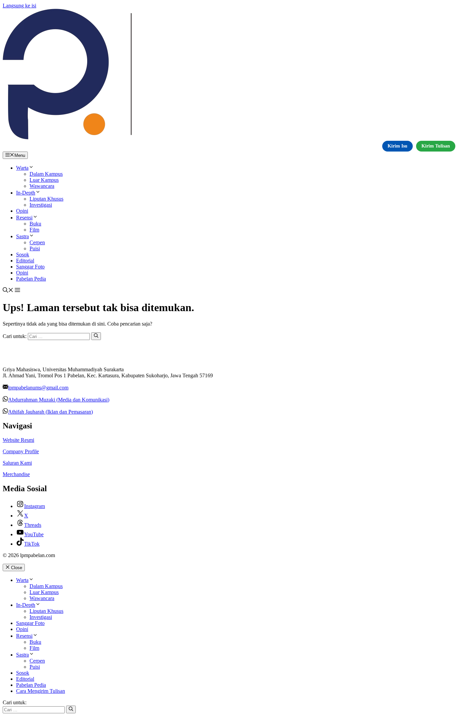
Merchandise (16, 474)
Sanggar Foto (30, 266)
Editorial (25, 260)
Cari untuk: (14, 702)
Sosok (22, 254)
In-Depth (25, 193)
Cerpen (37, 242)
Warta (22, 168)
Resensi (24, 217)
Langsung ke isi (19, 5)
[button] (8, 291)
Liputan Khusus (46, 199)
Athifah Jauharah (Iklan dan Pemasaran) (50, 412)
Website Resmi (18, 440)
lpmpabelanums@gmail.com (38, 387)
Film (34, 230)
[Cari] (96, 336)
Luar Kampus (44, 180)
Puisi (35, 248)
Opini (22, 211)
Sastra (22, 236)
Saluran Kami (17, 463)
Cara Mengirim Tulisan (40, 691)
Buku (35, 223)
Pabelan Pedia (31, 279)
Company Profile (21, 451)
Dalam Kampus (46, 174)
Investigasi (41, 205)
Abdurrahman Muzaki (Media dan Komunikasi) (58, 400)
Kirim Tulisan (435, 146)
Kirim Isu (397, 146)
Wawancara (42, 186)
